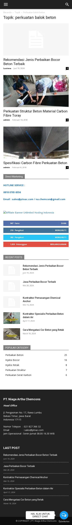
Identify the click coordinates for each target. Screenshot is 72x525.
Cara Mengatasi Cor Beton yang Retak (43, 330)
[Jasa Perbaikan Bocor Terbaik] (11, 286)
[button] (5, 4)
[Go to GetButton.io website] (64, 521)
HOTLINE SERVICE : (14, 185)
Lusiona (7, 68)
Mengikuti (60, 230)
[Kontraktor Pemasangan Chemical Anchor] (11, 302)
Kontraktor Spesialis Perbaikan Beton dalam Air (28, 488)
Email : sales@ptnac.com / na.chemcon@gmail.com (34, 199)
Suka (63, 223)
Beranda (7, 12)
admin (6, 120)
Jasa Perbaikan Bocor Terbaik (39, 282)
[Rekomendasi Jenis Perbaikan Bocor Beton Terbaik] (36, 39)
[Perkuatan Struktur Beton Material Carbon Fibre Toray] (36, 91)
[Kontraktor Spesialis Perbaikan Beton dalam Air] (11, 318)
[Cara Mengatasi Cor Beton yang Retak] (11, 334)
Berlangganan (58, 244)
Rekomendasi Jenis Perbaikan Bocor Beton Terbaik (30, 455)
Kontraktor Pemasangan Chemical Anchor (25, 477)
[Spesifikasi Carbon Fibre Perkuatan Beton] (36, 143)
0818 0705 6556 (12, 192)
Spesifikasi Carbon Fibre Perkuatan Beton (35, 163)
